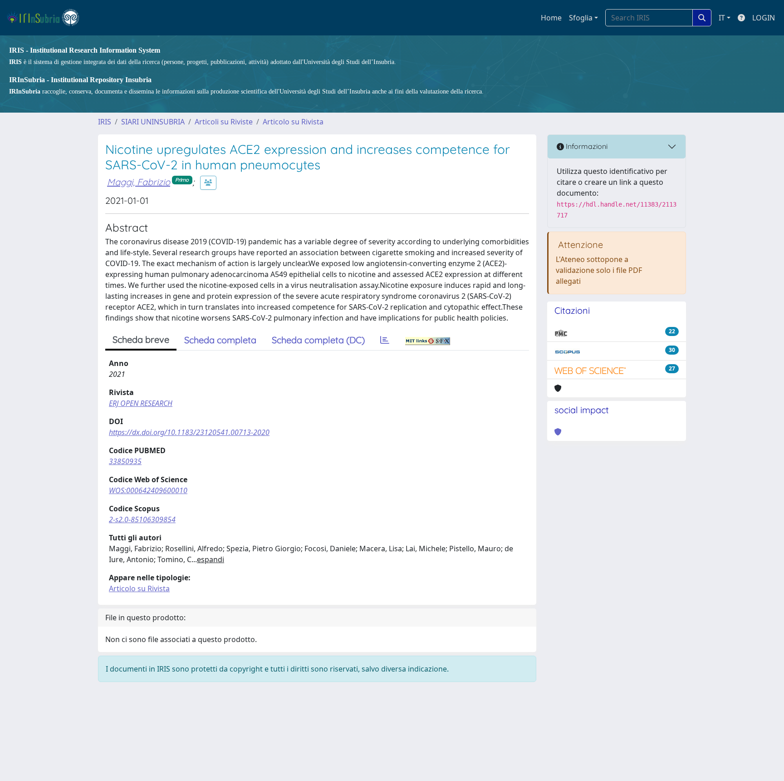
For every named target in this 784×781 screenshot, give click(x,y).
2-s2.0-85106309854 (142, 519)
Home (551, 18)
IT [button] (722, 18)
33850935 (125, 461)
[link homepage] (46, 18)
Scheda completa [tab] (220, 340)
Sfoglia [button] (581, 18)
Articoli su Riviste (224, 122)
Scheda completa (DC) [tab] (318, 340)
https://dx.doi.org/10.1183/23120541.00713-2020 (189, 432)
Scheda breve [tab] (141, 339)
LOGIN (763, 18)
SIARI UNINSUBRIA (153, 122)
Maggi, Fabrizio (138, 182)
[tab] (384, 340)
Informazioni (586, 146)
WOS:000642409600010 (148, 490)
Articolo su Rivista (293, 122)
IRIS (104, 122)
